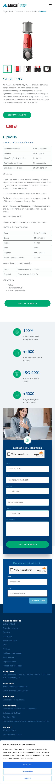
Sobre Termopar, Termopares (15, 686)
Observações (10, 519)
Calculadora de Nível (11, 713)
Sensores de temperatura (13, 700)
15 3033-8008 (9, 730)
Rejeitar (27, 779)
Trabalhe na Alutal (10, 628)
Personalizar (28, 772)
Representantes (9, 661)
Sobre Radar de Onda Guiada (15, 691)
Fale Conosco (8, 657)
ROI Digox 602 (9, 717)
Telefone (9, 486)
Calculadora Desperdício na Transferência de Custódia (26, 721)
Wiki (5, 645)
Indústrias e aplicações (12, 653)
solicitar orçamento (17, 115)
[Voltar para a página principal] (14, 5)
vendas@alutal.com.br (12, 734)
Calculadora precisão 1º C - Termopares (19, 709)
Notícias (6, 649)
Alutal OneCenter (10, 640)
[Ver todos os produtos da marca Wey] (11, 126)
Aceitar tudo (27, 765)
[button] (50, 5)
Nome (8, 463)
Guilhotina (33, 11)
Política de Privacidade (12, 666)
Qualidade (7, 636)
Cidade (8, 508)
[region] (27, 762)
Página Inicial (8, 11)
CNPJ (7, 497)
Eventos (6, 632)
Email (7, 475)
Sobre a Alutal (9, 624)
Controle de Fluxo (21, 11)
